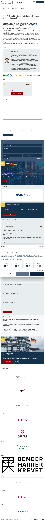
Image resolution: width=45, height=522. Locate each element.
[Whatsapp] (6, 75)
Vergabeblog (5, 2)
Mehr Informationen (7, 361)
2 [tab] (23, 198)
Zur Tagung (5, 181)
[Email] (13, 75)
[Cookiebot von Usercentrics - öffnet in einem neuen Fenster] (38, 247)
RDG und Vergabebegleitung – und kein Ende (12, 230)
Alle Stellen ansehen (7, 312)
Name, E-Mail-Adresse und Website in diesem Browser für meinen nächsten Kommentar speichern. (21, 131)
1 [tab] (21, 198)
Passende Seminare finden (17, 93)
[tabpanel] (22, 195)
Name (4, 116)
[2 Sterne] (18, 75)
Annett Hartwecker (9, 226)
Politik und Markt (6, 14)
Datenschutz (41, 519)
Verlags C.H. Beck (24, 63)
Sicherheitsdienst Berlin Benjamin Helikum (11, 329)
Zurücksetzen (39, 158)
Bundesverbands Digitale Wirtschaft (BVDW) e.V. (28, 65)
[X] (4, 75)
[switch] (17, 266)
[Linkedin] (8, 75)
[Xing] (11, 75)
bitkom (25, 61)
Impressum (36, 519)
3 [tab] (24, 487)
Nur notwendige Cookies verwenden (8, 274)
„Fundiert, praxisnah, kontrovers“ (6, 3)
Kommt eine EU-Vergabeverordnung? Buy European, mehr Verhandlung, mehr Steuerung (21, 222)
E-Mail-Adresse (6, 121)
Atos (25, 68)
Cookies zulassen (36, 274)
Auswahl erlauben (22, 274)
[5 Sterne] (21, 75)
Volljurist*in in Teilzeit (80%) (9, 302)
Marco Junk (7, 8)
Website (4, 125)
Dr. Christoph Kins (9, 233)
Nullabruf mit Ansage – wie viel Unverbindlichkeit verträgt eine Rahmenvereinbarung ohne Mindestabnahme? (22, 238)
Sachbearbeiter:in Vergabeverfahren (10, 293)
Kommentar (5, 104)
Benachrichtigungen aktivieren (9, 214)
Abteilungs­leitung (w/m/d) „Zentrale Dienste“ (12, 284)
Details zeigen (38, 270)
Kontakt (31, 519)
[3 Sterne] (19, 75)
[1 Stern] (16, 75)
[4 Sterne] (20, 75)
